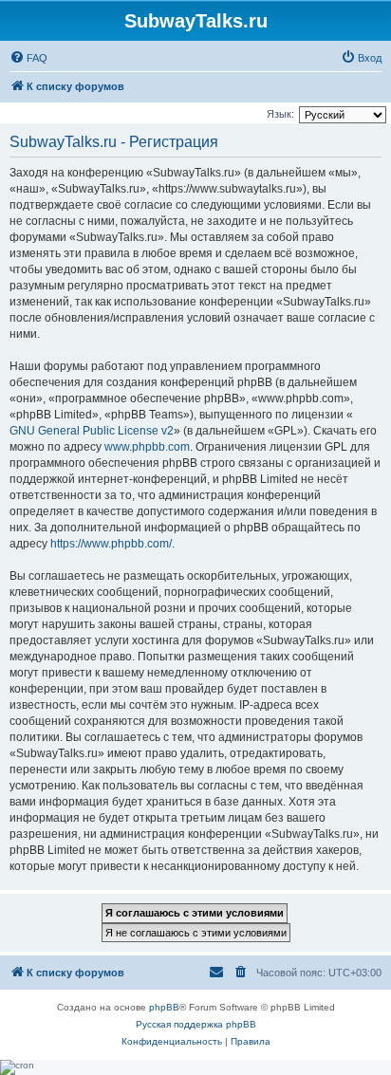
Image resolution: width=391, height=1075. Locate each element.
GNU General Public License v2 (91, 430)
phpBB (164, 1007)
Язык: (280, 114)
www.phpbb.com (147, 447)
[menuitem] (28, 57)
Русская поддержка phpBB (196, 1024)
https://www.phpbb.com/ (111, 543)
